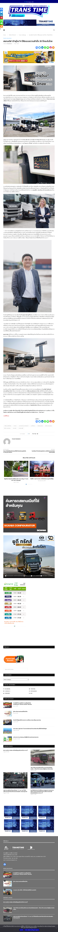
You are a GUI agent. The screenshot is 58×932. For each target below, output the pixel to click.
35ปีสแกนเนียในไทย (7, 425)
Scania (15, 425)
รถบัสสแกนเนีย (40, 425)
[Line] (48, 47)
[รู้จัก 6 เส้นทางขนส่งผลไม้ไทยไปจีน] (7, 714)
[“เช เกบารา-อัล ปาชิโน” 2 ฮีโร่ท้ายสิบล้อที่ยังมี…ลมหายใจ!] (7, 892)
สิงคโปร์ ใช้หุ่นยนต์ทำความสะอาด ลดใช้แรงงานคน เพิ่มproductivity (27, 720)
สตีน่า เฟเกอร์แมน (7, 428)
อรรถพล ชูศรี (21, 428)
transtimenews (9, 43)
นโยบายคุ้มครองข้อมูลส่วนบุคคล (32, 929)
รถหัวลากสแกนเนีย (48, 425)
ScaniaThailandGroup (23, 425)
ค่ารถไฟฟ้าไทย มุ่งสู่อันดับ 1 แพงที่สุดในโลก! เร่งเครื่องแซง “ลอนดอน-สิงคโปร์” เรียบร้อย (22, 703)
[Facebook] (37, 47)
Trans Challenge (22, 35)
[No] (56, 928)
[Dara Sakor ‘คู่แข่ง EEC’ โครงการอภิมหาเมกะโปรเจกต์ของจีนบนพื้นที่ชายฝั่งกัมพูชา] (7, 731)
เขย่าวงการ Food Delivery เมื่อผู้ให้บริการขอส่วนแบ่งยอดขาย (25, 737)
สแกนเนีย (14, 428)
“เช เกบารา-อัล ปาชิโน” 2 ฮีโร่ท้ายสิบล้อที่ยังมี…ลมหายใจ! (24, 890)
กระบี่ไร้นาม (33, 425)
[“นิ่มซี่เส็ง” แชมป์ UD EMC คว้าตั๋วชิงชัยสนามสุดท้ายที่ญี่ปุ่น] (42, 469)
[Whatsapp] (45, 47)
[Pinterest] (1, 17)
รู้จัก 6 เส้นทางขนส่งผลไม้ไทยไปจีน (20, 711)
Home (4, 35)
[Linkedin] (42, 47)
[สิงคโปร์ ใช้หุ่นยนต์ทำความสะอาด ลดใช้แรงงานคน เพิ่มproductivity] (7, 722)
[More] (53, 47)
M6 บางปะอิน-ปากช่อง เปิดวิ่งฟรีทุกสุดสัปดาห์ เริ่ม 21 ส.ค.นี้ (15, 750)
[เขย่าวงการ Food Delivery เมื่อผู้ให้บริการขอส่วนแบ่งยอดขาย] (7, 739)
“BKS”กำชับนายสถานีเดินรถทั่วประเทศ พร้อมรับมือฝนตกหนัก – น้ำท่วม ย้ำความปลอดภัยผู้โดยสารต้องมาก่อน (42, 768)
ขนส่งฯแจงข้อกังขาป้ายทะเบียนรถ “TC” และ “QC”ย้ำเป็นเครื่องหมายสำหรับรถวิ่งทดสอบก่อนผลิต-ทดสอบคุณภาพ (15, 791)
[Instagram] (50, 47)
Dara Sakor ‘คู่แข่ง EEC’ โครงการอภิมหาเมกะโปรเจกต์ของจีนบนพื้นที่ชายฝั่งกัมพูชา (30, 728)
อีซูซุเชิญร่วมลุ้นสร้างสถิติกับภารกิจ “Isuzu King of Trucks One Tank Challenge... (16, 479)
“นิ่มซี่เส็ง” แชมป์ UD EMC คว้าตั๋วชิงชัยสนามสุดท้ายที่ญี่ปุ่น (42, 479)
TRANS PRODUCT (12, 35)
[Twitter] (39, 47)
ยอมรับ (21, 929)
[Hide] (0, 29)
